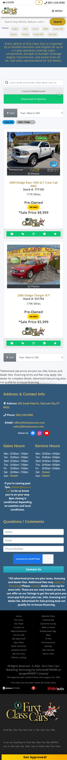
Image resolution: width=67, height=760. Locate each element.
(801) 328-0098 (56, 2)
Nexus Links (48, 653)
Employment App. (48, 631)
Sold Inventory (48, 642)
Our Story (18, 619)
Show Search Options (33, 99)
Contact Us (19, 627)
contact (35, 586)
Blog (48, 634)
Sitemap (48, 646)
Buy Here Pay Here (18, 730)
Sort (12, 113)
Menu (58, 11)
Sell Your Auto (18, 653)
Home (19, 616)
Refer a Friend (48, 627)
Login (9, 2)
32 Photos (33, 173)
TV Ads (48, 638)
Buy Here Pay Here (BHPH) (45, 742)
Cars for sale (18, 634)
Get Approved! (18, 638)
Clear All (8, 122)
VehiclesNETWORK (46, 669)
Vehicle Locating (18, 657)
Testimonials (48, 619)
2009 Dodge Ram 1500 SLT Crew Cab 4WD (33, 184)
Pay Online (19, 642)
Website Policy (48, 616)
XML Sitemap (48, 649)
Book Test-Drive (18, 646)
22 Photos (33, 286)
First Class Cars (51, 666)
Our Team (18, 623)
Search (58, 21)
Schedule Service (18, 649)
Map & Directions (19, 631)
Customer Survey (48, 623)
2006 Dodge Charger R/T (33, 295)
